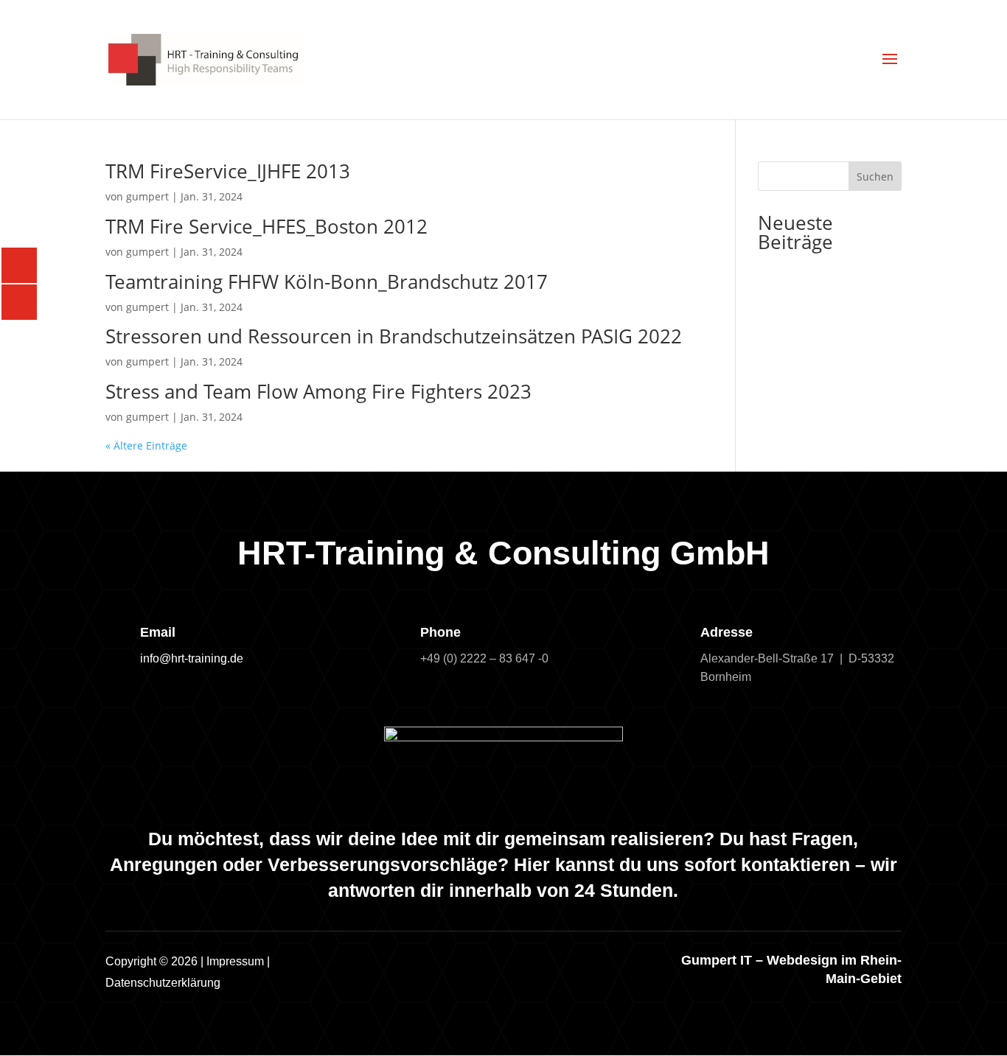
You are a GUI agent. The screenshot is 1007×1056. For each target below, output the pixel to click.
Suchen (875, 176)
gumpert (147, 196)
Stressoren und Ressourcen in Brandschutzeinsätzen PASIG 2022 (393, 336)
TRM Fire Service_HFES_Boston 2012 (266, 226)
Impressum (235, 961)
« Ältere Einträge (146, 445)
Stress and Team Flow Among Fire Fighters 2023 (318, 391)
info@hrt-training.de (191, 658)
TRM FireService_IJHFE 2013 (227, 171)
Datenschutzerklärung (162, 982)
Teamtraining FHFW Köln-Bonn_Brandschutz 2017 (326, 281)
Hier (532, 864)
